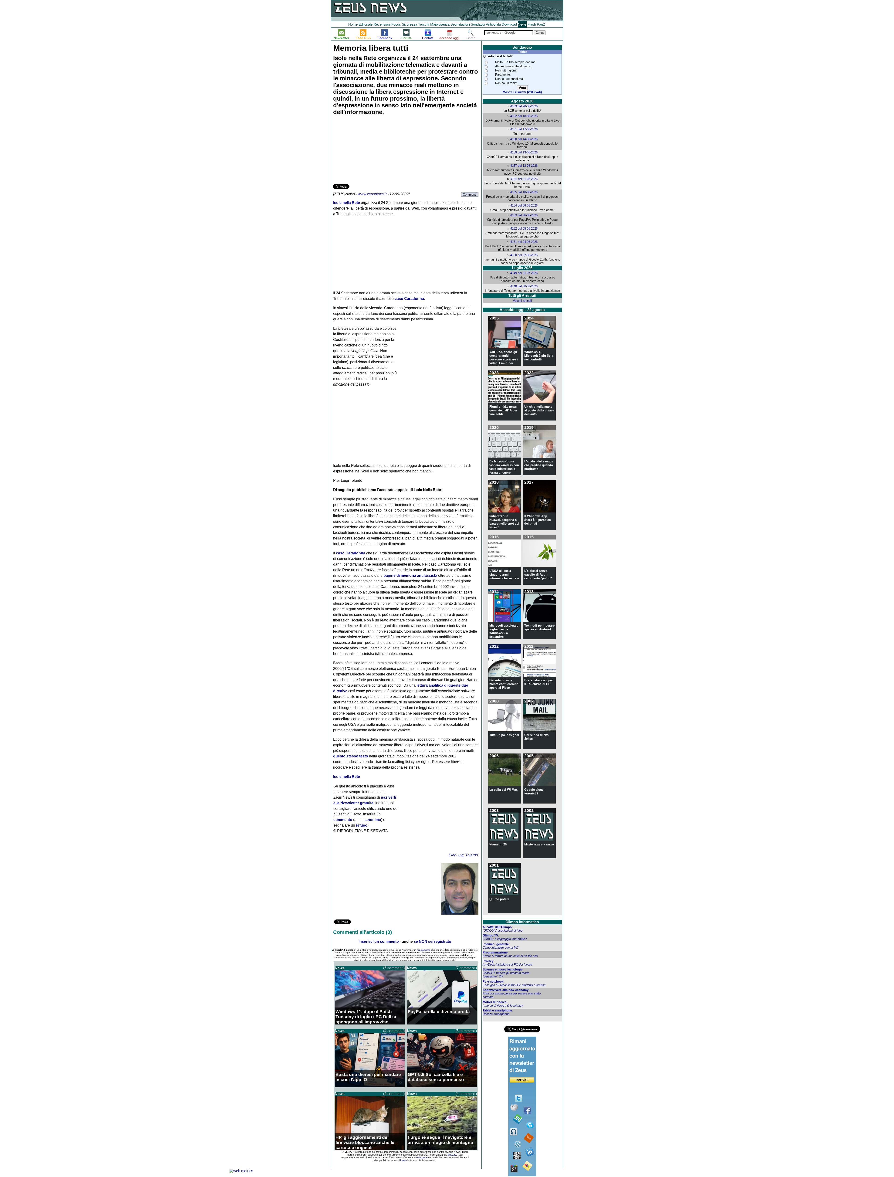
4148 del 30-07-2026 (524, 286)
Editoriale (365, 24)
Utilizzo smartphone (496, 1014)
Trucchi (423, 24)
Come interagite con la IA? (500, 947)
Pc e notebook (493, 981)
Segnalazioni (460, 24)
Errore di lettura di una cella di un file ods (510, 956)
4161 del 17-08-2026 (524, 129)
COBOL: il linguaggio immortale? (505, 939)
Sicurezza (409, 24)
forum (403, 1160)
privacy (452, 1154)
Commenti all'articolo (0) (362, 932)
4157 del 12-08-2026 (524, 165)
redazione (421, 1157)
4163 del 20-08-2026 (524, 106)
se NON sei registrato (432, 941)
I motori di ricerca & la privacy (503, 1005)
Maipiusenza (440, 24)
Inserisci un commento (379, 941)
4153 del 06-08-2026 (524, 215)
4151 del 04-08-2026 (524, 242)
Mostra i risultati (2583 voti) (522, 92)
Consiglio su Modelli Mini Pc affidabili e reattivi (514, 985)
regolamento (423, 950)
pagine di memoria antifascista (410, 575)
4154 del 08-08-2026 (524, 205)
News (522, 24)
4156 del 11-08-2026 (524, 179)
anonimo (373, 820)
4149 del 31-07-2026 (524, 273)
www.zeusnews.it (372, 194)
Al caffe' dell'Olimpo (497, 927)
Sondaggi (478, 24)
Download (509, 24)
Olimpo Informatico (522, 922)
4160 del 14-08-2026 (524, 139)
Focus (396, 24)
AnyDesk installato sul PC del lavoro (507, 964)
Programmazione (495, 952)
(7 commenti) (466, 968)
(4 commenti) (394, 1031)
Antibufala (493, 24)
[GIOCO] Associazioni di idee (502, 930)
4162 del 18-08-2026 (524, 116)
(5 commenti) (394, 968)
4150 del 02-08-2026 (524, 255)
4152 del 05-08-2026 (524, 228)
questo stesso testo (350, 756)
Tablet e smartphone (497, 1010)
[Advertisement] (368, 150)
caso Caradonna (409, 299)
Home (353, 24)
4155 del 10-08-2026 (524, 192)
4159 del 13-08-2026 (524, 152)
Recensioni (381, 24)
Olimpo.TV (490, 935)
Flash (532, 24)
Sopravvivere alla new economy (505, 990)
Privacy (488, 961)
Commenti (470, 194)
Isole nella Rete (346, 203)
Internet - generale (496, 944)
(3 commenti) (466, 1031)
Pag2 (541, 24)
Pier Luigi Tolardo (463, 855)
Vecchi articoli (522, 300)
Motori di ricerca (494, 1002)
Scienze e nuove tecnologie (502, 969)
